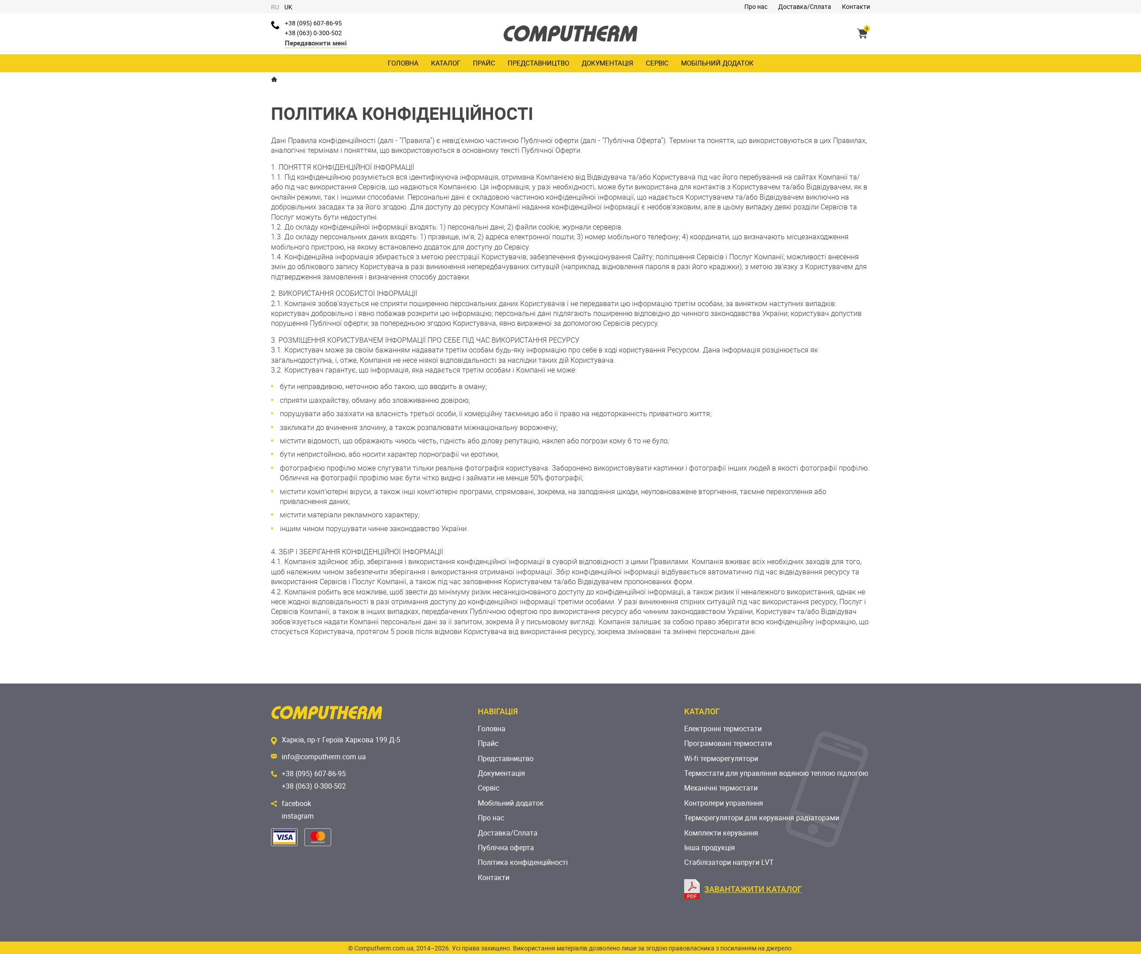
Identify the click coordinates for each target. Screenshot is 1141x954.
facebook (296, 803)
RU (275, 7)
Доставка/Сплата (804, 6)
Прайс (484, 62)
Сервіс (657, 62)
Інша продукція (709, 847)
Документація (607, 62)
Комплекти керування (721, 833)
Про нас (756, 6)
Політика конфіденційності (523, 862)
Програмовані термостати (728, 743)
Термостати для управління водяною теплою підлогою (776, 773)
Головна (403, 62)
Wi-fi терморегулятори (721, 758)
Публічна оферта (506, 847)
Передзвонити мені (316, 42)
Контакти (856, 6)
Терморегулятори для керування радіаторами (761, 818)
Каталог (445, 62)
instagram (298, 816)
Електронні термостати (723, 728)
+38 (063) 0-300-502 (313, 33)
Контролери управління (723, 803)
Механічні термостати (721, 788)
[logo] (570, 33)
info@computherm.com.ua (324, 757)
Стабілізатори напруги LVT (729, 862)
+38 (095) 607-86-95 (313, 23)
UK (288, 7)
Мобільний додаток (717, 62)
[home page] (274, 79)
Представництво (538, 62)
